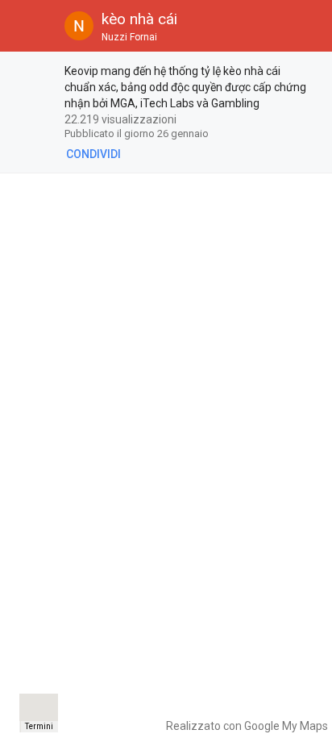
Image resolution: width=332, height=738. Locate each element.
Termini (39, 726)
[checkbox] (33, 73)
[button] (25, 25)
